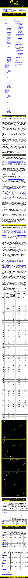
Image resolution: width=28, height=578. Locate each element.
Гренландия (4, 512)
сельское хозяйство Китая (17, 189)
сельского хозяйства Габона (16, 159)
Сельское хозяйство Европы (15, 10)
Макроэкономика (6, 9)
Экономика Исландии (18, 19)
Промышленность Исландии (19, 51)
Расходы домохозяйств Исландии (21, 27)
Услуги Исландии (19, 62)
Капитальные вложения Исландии (20, 38)
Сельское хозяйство (14, 9)
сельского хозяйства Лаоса (14, 163)
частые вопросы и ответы (7, 574)
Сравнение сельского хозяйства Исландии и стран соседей (7, 66)
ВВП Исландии (17, 21)
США (4, 540)
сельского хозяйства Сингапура (15, 162)
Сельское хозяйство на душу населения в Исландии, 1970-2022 (9, 40)
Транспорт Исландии (20, 60)
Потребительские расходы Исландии (20, 24)
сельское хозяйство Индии (19, 191)
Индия (4, 537)
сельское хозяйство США (20, 264)
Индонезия (5, 542)
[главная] (14, 5)
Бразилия (5, 544)
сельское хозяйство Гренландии (16, 179)
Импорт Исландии (19, 42)
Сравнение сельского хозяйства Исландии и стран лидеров (7, 91)
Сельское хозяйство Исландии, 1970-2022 (8, 21)
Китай (4, 535)
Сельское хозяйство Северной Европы (14, 11)
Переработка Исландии (20, 54)
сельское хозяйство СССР (14, 188)
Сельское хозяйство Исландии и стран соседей (9, 72)
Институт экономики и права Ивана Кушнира (12, 577)
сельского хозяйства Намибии (15, 161)
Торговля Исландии (20, 58)
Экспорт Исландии (19, 40)
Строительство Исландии (19, 56)
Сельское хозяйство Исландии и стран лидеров (9, 97)
